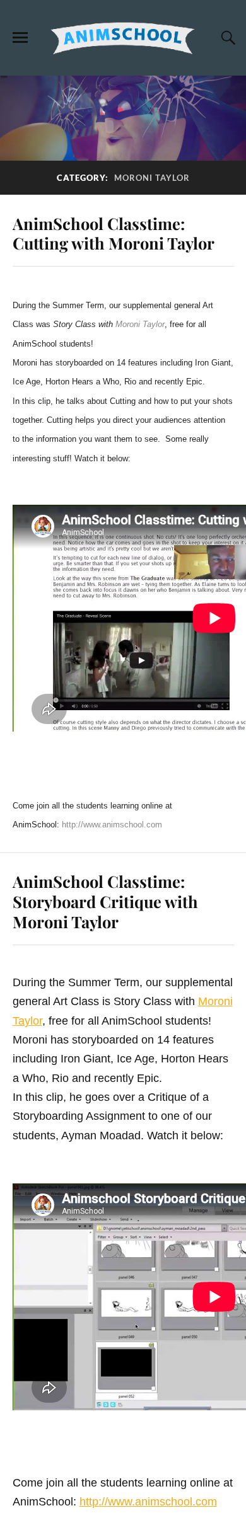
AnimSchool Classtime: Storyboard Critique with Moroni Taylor (105, 901)
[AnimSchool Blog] (123, 37)
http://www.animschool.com (112, 824)
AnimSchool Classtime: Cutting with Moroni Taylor (113, 233)
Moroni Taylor (140, 324)
